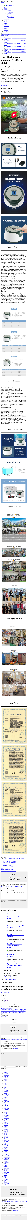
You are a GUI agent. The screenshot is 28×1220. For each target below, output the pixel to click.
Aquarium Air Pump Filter (7, 866)
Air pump (9, 10)
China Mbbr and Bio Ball (7, 1009)
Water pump (10, 12)
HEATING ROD (11, 16)
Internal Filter (10, 13)
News (5, 23)
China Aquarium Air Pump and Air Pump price (13, 1010)
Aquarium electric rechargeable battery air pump (15, 858)
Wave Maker (10, 15)
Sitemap (3, 1008)
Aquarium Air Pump (6, 865)
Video (5, 20)
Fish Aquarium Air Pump (7, 869)
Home (5, 8)
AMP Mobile (9, 1008)
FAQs (5, 24)
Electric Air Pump (5, 868)
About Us (6, 19)
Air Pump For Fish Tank (7, 864)
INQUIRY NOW (5, 992)
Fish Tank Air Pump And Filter (8, 871)
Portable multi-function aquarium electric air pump (14, 945)
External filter (10, 17)
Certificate (6, 21)
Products (6, 9)
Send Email (3, 1016)
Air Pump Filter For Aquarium (8, 861)
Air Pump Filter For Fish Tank (8, 862)
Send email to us (5, 85)
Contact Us (6, 26)
